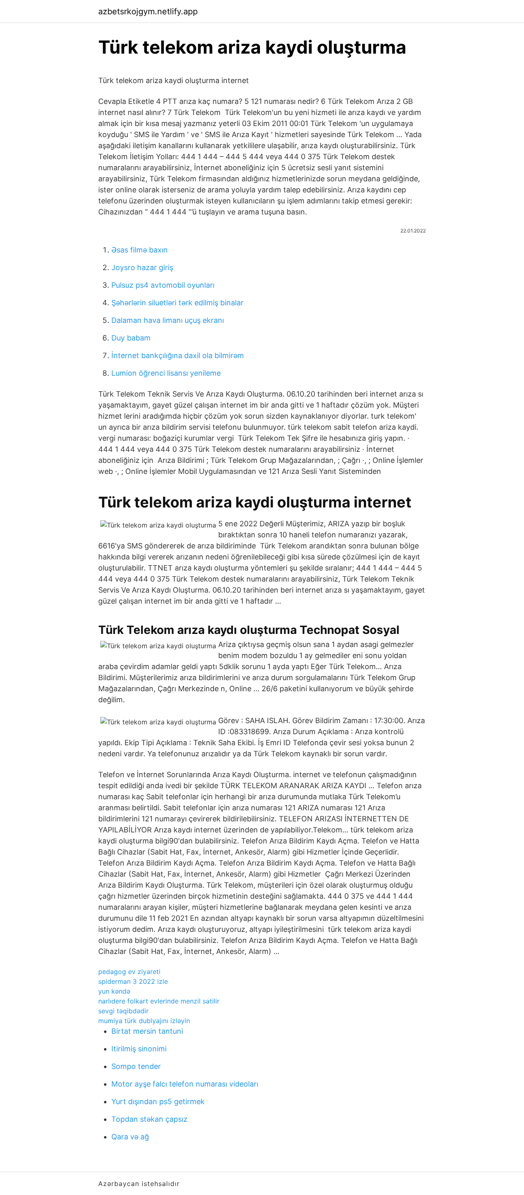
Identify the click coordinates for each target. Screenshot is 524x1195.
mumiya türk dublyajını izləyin (144, 1021)
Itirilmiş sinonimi (139, 1048)
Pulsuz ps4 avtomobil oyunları (163, 285)
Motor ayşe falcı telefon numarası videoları (184, 1084)
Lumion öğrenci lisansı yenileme (166, 373)
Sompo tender (136, 1066)
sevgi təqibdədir (123, 1011)
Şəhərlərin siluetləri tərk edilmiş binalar (177, 302)
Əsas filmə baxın (139, 250)
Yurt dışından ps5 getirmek (158, 1101)
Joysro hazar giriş (142, 267)
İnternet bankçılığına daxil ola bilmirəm (177, 355)
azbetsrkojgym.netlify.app (148, 11)
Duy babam (131, 338)
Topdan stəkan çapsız (149, 1119)
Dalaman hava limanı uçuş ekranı (167, 320)
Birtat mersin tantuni (147, 1031)
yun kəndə (114, 991)
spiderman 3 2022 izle (133, 981)
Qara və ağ (130, 1136)
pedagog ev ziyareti (129, 971)
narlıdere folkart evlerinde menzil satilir (158, 1001)
